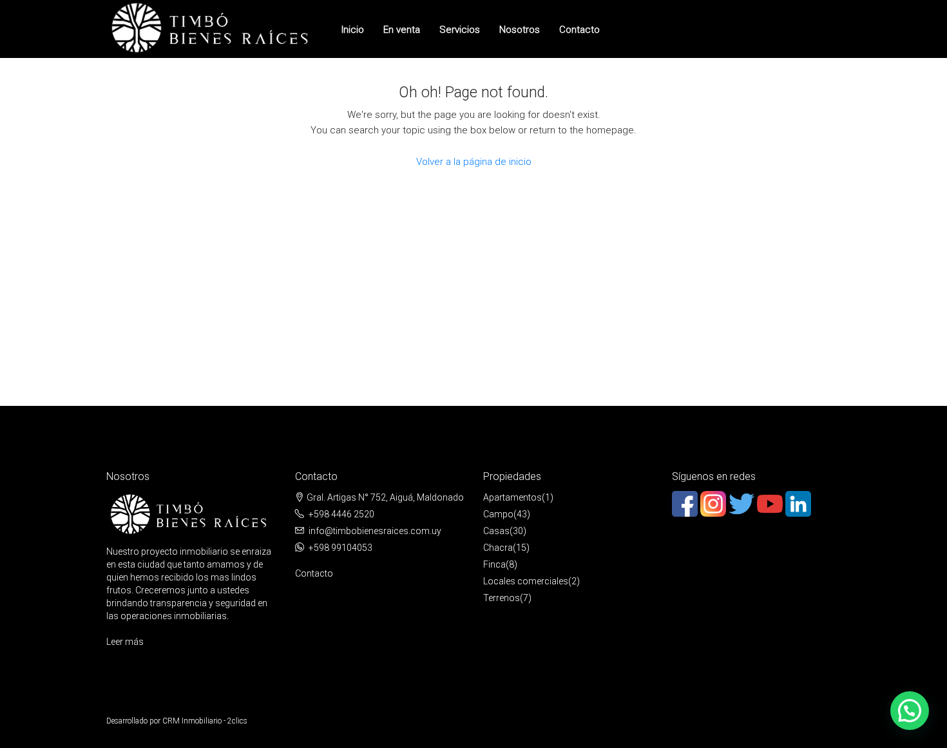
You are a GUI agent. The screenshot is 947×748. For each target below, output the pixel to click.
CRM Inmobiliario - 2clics (204, 720)
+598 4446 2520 (341, 514)
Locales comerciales (525, 581)
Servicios (459, 29)
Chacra (498, 547)
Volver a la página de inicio (473, 162)
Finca (494, 564)
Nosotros (519, 29)
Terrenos (501, 598)
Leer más (125, 642)
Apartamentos (512, 497)
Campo (498, 514)
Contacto (579, 29)
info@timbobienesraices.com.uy (375, 531)
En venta (401, 29)
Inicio (352, 29)
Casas (496, 531)
